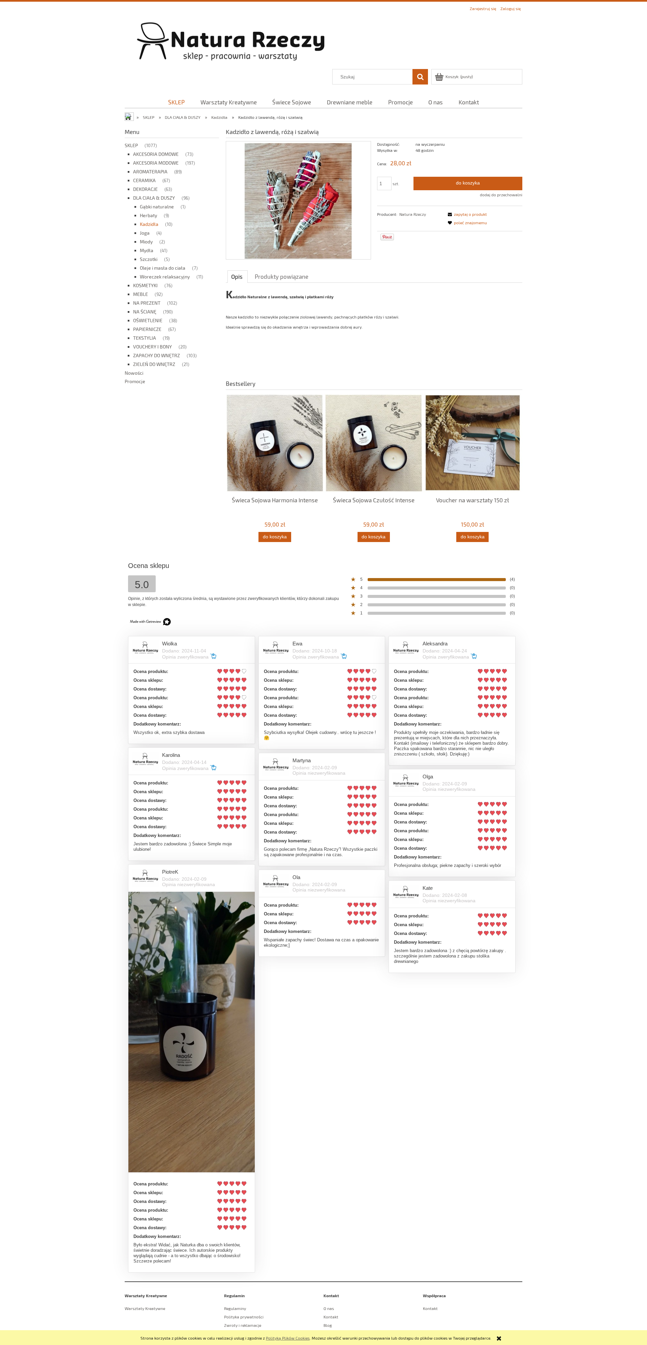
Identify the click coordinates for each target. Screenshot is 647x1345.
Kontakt (331, 1316)
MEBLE (140, 294)
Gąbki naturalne (157, 206)
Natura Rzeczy (412, 214)
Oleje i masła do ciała (162, 268)
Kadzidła (149, 224)
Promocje (135, 381)
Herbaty (148, 215)
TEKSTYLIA (144, 338)
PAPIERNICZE (147, 329)
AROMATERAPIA (150, 171)
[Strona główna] (323, 41)
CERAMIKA (144, 180)
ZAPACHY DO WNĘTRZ (156, 355)
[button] (466, 214)
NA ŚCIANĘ (144, 311)
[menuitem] (176, 102)
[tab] (237, 276)
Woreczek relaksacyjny (165, 276)
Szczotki (148, 259)
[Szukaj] (420, 77)
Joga (145, 233)
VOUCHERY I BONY (152, 346)
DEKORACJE (145, 189)
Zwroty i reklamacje (242, 1325)
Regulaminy (235, 1308)
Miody (146, 241)
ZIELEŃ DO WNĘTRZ (154, 364)
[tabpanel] (374, 330)
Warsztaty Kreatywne (145, 1308)
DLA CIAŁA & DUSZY (154, 198)
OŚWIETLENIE (147, 320)
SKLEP (131, 145)
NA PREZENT (146, 303)
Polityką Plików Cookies (288, 1338)
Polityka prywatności (244, 1316)
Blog (328, 1325)
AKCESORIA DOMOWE (156, 154)
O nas (329, 1308)
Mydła (146, 250)
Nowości (134, 373)
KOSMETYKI (145, 285)
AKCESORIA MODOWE (156, 163)
